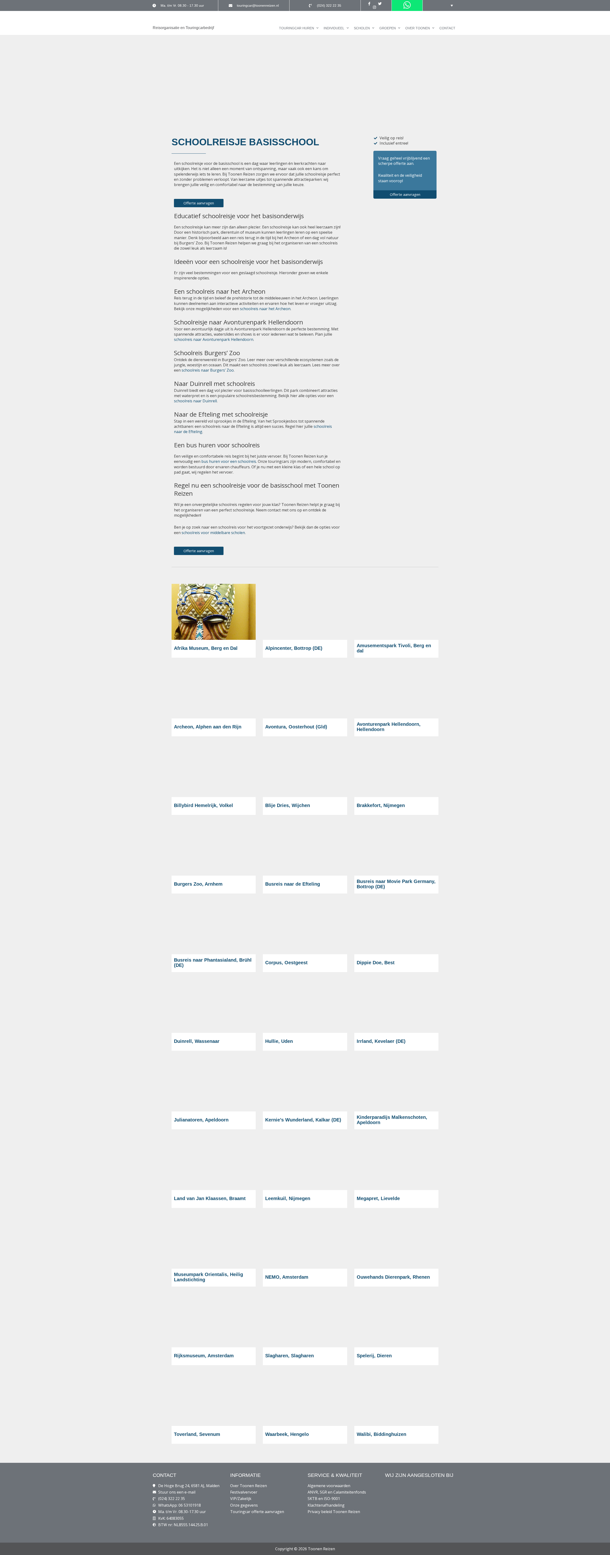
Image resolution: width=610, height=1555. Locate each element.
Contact (447, 28)
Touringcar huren (296, 28)
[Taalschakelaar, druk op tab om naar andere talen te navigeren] (448, 5)
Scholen (362, 28)
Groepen (387, 28)
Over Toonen (417, 28)
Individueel (334, 28)
